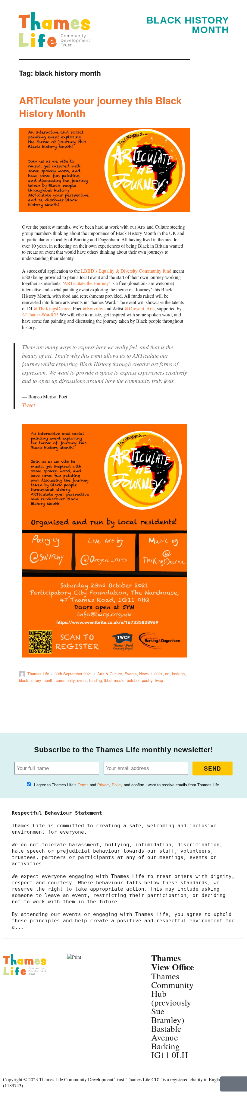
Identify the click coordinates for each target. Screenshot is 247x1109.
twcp (159, 680)
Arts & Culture (109, 673)
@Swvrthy (93, 308)
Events (130, 673)
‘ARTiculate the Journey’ (86, 283)
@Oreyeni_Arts (139, 308)
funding (95, 680)
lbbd (107, 680)
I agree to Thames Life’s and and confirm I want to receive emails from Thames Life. (127, 785)
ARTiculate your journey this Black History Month (100, 106)
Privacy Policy (110, 785)
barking (178, 673)
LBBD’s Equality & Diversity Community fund (126, 271)
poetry (147, 680)
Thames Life (38, 673)
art (167, 673)
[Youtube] (26, 1006)
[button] (224, 39)
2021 (158, 673)
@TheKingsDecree (51, 308)
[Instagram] (10, 1006)
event (82, 680)
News (144, 673)
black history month (36, 680)
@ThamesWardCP (39, 314)
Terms (83, 785)
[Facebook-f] (10, 989)
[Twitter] (26, 989)
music (119, 680)
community (65, 680)
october (133, 680)
